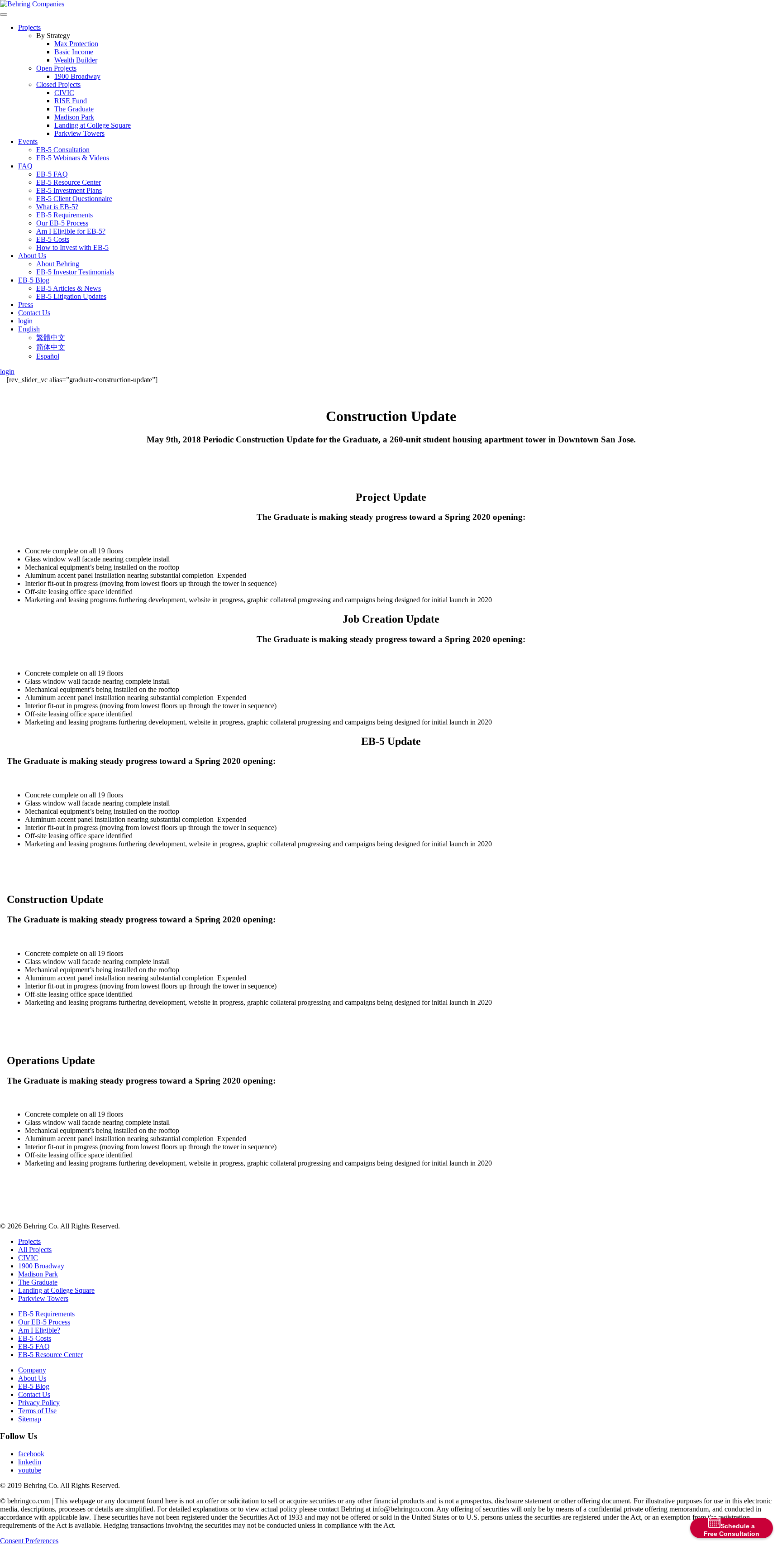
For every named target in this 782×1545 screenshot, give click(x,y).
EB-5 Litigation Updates (71, 296)
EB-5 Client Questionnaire (74, 198)
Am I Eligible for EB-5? (70, 231)
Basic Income (73, 52)
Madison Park (74, 117)
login (25, 321)
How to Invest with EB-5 (72, 247)
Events (28, 141)
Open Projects (56, 68)
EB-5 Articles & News (68, 288)
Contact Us (34, 313)
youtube (29, 1470)
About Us (32, 255)
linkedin (29, 1462)
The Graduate (74, 109)
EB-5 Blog (33, 280)
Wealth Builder (75, 60)
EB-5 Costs (52, 239)
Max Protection (76, 44)
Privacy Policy (39, 1402)
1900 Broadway (77, 76)
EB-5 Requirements (64, 215)
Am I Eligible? (39, 1330)
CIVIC (64, 92)
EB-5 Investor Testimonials (75, 272)
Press (25, 304)
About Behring (57, 264)
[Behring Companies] (32, 4)
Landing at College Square (92, 125)
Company (32, 1370)
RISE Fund (70, 101)
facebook (31, 1454)
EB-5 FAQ (52, 174)
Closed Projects (58, 84)
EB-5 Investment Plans (69, 190)
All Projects (35, 1249)
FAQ (25, 166)
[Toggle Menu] (3, 14)
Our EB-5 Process (62, 223)
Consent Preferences (29, 1541)
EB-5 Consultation (63, 150)
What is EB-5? (57, 207)
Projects (29, 27)
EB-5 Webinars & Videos (72, 158)
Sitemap (29, 1419)
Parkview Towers (79, 133)
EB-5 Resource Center (68, 182)
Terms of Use (37, 1411)
